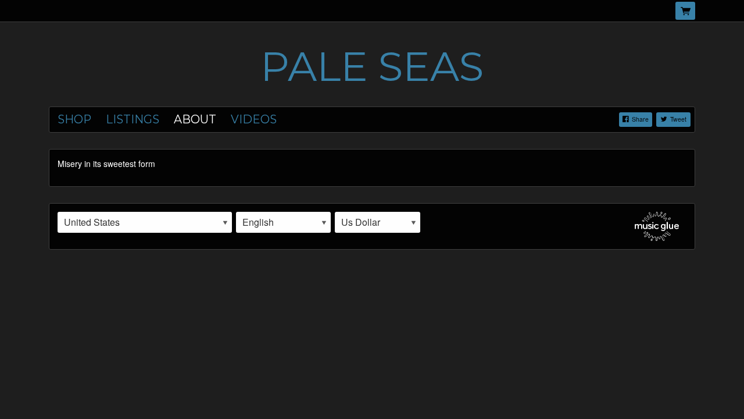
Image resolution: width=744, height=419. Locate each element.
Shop (74, 119)
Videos (254, 119)
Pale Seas (372, 66)
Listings (132, 119)
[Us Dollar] (377, 222)
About (195, 119)
